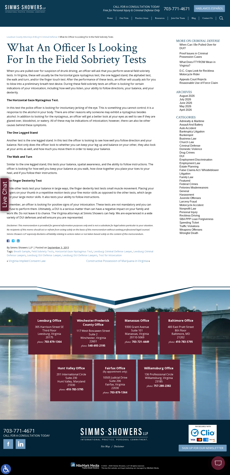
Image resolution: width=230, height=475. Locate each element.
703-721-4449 (140, 342)
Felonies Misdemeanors (193, 187)
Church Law (186, 142)
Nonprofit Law (187, 208)
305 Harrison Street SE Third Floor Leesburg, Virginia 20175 (49, 332)
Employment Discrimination (195, 159)
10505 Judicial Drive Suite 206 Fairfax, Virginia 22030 (115, 383)
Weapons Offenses (190, 229)
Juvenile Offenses (190, 198)
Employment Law (189, 163)
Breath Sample (22, 251)
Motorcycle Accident (191, 205)
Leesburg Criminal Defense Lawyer (113, 251)
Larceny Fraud (188, 201)
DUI (181, 156)
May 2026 (185, 106)
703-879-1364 (52, 342)
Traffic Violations (189, 226)
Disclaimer (119, 446)
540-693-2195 (96, 345)
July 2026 (185, 99)
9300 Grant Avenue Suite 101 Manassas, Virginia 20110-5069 (137, 332)
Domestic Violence (190, 149)
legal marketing (127, 468)
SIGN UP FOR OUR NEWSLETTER (202, 448)
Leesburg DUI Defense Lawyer (44, 255)
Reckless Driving (189, 215)
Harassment (186, 194)
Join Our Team (178, 18)
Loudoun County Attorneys (19, 37)
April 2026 (185, 109)
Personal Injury (188, 212)
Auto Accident (187, 128)
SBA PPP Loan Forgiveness (196, 219)
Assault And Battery (191, 124)
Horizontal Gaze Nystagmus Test (73, 251)
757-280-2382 (162, 386)
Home (110, 18)
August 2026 (187, 95)
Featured (184, 180)
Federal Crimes (188, 184)
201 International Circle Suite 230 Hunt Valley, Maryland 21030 (71, 379)
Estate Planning (189, 166)
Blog (194, 18)
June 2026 (185, 102)
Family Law (186, 177)
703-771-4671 (177, 8)
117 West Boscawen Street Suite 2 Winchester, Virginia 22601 (93, 336)
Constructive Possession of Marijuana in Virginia (117, 261)
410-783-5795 (184, 342)
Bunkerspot (186, 135)
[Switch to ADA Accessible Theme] (6, 469)
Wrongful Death (188, 233)
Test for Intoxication (110, 255)
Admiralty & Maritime (191, 121)
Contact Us (207, 18)
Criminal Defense (49, 37)
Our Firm (124, 18)
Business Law (187, 138)
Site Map (105, 446)
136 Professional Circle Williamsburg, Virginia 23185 (158, 377)
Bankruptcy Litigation (192, 131)
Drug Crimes (187, 152)
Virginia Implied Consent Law (27, 261)
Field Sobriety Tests (42, 251)
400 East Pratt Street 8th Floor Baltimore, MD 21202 (181, 332)
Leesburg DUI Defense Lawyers (79, 255)
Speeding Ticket (189, 222)
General (184, 191)
